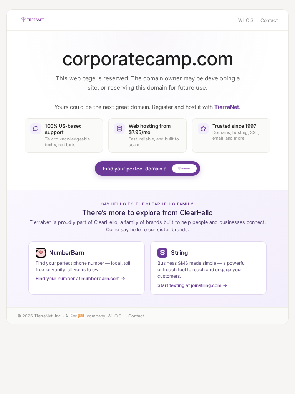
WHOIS (246, 20)
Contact (269, 20)
